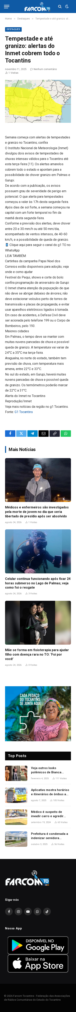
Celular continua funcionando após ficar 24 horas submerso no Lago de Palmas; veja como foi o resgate (38, 583)
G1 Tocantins (24, 412)
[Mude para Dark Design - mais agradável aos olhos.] (66, 6)
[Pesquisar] (59, 6)
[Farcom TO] (38, 6)
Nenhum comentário (45, 69)
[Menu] (6, 6)
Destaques (13, 29)
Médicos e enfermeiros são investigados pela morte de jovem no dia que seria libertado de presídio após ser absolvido (37, 511)
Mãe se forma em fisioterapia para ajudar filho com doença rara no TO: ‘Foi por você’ (37, 654)
